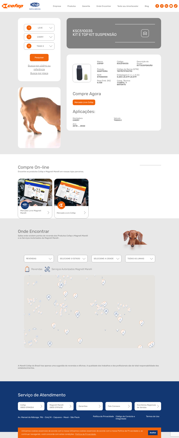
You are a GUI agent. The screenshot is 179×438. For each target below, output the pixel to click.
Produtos (71, 6)
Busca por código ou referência (39, 67)
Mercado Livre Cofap (84, 102)
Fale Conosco (114, 406)
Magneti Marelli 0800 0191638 (56, 406)
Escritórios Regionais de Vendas (146, 406)
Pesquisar (39, 57)
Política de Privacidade (103, 416)
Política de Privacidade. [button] (85, 434)
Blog (147, 6)
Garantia (86, 6)
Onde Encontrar (103, 6)
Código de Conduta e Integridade (125, 417)
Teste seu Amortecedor (127, 6)
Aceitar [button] (153, 433)
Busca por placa (39, 73)
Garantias (83, 406)
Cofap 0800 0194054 (27, 406)
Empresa (57, 6)
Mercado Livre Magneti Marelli (30, 211)
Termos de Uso (152, 416)
